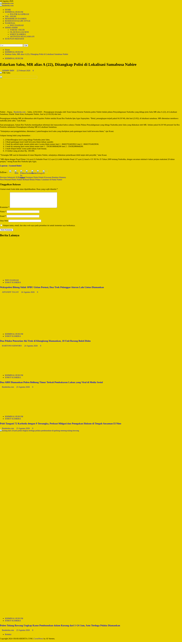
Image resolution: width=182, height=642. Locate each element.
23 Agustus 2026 (23, 387)
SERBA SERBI (11, 28)
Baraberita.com (8, 387)
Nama (3, 211)
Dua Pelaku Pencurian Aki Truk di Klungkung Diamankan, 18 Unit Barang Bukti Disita (45, 341)
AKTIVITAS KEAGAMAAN (22, 36)
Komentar (4, 207)
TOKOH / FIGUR (17, 30)
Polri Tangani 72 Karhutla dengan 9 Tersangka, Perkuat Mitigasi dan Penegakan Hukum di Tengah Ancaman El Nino (60, 423)
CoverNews (38, 639)
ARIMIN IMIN (8, 71)
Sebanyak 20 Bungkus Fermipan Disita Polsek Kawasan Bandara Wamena (33, 177)
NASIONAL (10, 23)
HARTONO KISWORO (12, 346)
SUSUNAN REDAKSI (14, 39)
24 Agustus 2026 (28, 292)
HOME (8, 10)
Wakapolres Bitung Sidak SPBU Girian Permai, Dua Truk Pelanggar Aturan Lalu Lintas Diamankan (52, 287)
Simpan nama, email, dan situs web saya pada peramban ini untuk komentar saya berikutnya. (39, 225)
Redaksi (8, 634)
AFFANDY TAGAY (10, 292)
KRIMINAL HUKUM (14, 12)
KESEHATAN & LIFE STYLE (17, 21)
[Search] (0, 43)
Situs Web (4, 221)
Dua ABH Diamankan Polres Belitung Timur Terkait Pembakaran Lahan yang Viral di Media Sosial (51, 382)
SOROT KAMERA (18, 34)
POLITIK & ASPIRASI (19, 14)
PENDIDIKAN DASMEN (15, 19)
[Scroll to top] (0, 641)
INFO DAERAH (17, 25)
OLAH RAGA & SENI (19, 32)
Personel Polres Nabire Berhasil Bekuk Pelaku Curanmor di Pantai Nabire (31, 180)
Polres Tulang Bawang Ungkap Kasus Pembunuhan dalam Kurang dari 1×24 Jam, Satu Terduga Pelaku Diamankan (60, 625)
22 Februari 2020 (24, 71)
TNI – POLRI (10, 16)
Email (3, 216)
